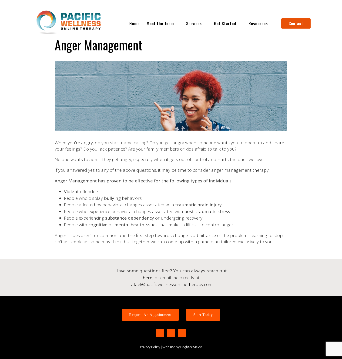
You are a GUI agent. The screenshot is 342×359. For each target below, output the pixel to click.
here (147, 278)
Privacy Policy (150, 347)
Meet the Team (160, 23)
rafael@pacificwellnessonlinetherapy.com (171, 284)
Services (194, 23)
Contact (296, 23)
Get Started (225, 23)
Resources (258, 23)
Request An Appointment (150, 315)
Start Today (203, 315)
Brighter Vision (191, 347)
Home (134, 23)
